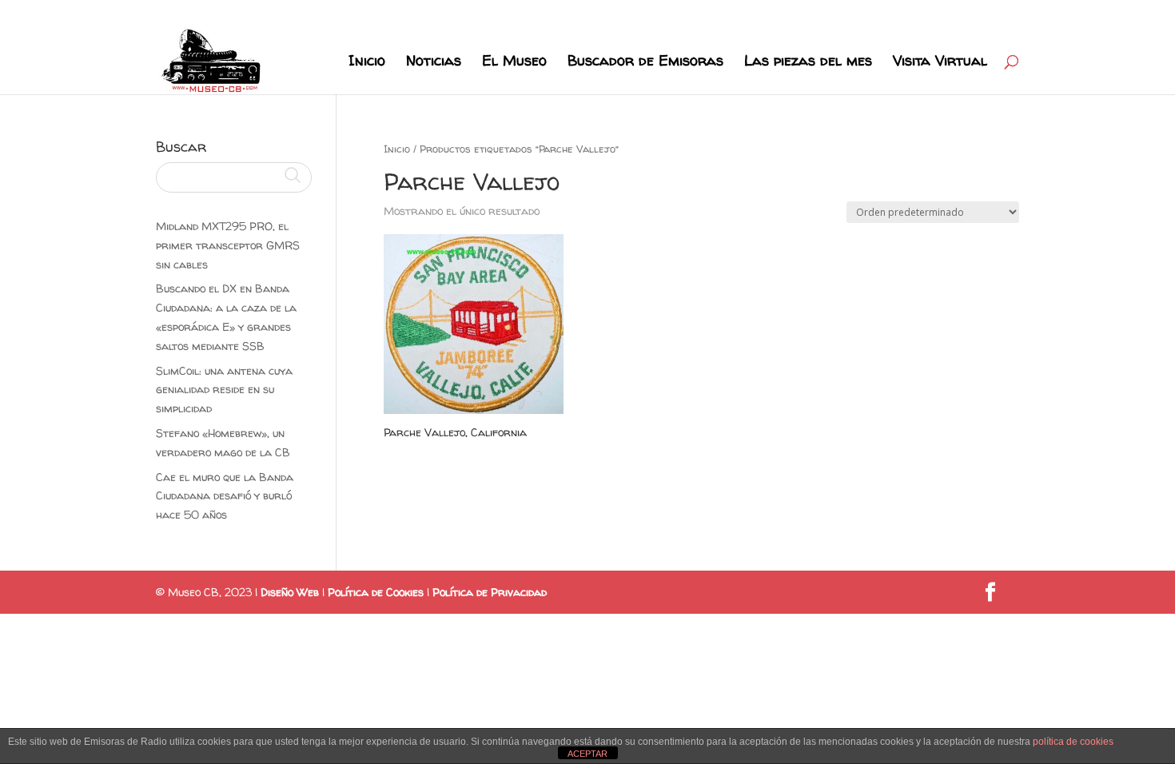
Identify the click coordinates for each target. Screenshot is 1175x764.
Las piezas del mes (808, 62)
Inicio (367, 62)
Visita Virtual (940, 62)
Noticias (433, 62)
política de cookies (1073, 741)
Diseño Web (290, 591)
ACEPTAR (587, 753)
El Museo (514, 62)
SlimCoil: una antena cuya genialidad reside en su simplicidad (224, 389)
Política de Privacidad (489, 591)
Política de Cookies (376, 591)
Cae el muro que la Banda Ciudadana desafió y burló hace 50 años (224, 496)
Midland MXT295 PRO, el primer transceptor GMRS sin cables (228, 245)
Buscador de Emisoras (645, 62)
